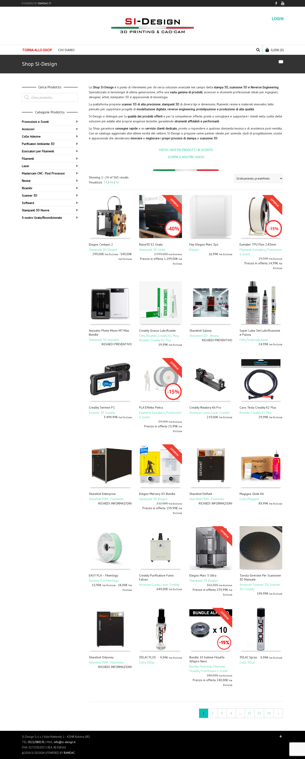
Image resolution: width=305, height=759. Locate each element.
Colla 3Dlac (147, 662)
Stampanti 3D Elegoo (103, 250)
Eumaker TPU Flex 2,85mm (258, 244)
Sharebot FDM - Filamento (106, 499)
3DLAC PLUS (147, 657)
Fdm (142, 336)
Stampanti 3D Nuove (35, 210)
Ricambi (27, 188)
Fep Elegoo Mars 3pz (203, 244)
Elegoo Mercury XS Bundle (157, 494)
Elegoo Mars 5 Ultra (202, 575)
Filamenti (28, 159)
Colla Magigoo (249, 499)
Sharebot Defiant (200, 494)
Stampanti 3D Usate (152, 250)
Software (28, 203)
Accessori (28, 129)
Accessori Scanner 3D (254, 585)
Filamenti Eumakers (252, 250)
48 (111, 182)
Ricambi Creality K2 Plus (155, 340)
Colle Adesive (31, 136)
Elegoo (194, 250)
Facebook (276, 3)
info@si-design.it (64, 742)
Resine (26, 181)
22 (249, 713)
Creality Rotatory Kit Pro (205, 407)
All (117, 182)
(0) (277, 50)
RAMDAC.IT (44, 3)
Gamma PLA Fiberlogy (104, 581)
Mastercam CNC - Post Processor (43, 173)
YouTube (282, 3)
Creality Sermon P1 (102, 407)
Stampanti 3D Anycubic (104, 340)
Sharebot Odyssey (101, 657)
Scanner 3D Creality (102, 413)
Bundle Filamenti (200, 666)
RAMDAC (69, 753)
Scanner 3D (29, 195)
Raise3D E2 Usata (151, 244)
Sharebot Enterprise (102, 494)
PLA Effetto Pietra (151, 407)
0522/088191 (36, 742)
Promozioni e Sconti (214, 671)
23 (259, 713)
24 (105, 182)
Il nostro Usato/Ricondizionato (42, 218)
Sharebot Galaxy (200, 331)
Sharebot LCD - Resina (204, 336)
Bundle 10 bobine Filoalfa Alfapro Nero (206, 659)
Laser (25, 166)
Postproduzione (257, 340)
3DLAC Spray (248, 657)
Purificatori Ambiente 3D (38, 144)
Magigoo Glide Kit (252, 494)
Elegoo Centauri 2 (101, 244)
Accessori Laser (199, 413)
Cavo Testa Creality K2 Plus (258, 407)
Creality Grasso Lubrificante (157, 331)
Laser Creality (220, 413)
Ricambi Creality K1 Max (162, 336)
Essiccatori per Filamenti (38, 151)
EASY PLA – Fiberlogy (103, 575)
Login (278, 18)
